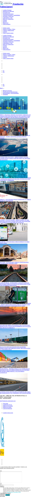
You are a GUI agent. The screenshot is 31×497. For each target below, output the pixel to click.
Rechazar (3, 495)
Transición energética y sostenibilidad (11, 15)
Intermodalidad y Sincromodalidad (11, 93)
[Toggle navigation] (3, 88)
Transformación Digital (8, 14)
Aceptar (7, 495)
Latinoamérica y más (7, 17)
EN (3, 72)
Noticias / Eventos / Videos (9, 29)
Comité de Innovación (8, 412)
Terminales (5, 94)
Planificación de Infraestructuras (10, 92)
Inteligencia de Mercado (8, 11)
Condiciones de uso (7, 404)
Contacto (5, 31)
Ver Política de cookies (5, 493)
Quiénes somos (6, 28)
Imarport (5, 21)
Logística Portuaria (7, 10)
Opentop (5, 20)
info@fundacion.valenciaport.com (8, 401)
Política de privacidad (8, 406)
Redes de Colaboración (8, 19)
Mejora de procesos (7, 90)
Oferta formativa (6, 24)
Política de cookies (7, 407)
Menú (1, 88)
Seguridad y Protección (8, 16)
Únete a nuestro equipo (8, 33)
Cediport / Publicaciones (8, 30)
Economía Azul (6, 12)
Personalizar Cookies (17, 492)
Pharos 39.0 (5, 23)
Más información (10, 492)
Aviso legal (5, 403)
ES (3, 70)
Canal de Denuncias (7, 408)
